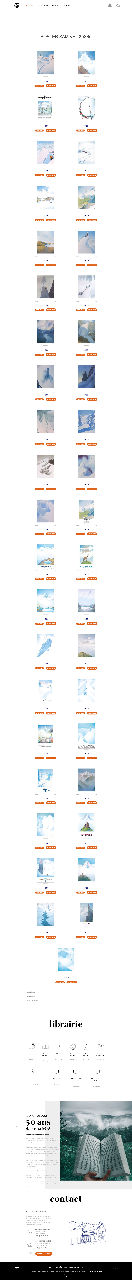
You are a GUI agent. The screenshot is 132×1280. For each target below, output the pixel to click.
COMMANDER (51, 85)
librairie (29, 5)
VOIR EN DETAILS (39, 85)
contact (56, 5)
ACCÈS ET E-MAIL (43, 1254)
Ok (66, 1276)
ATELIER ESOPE (76, 1267)
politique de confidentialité (93, 1271)
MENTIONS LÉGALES (58, 1267)
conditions (43, 5)
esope (67, 5)
